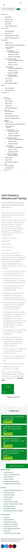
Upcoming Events (9, 90)
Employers (5, 28)
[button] (14, 95)
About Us (4, 14)
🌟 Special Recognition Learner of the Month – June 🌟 (13, 441)
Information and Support (11, 83)
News (3, 85)
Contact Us (5, 92)
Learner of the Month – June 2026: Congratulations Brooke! (13, 453)
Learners (4, 40)
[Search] (18, 9)
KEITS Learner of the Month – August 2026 (13, 418)
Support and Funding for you (12, 38)
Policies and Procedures (11, 26)
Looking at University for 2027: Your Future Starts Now (12, 429)
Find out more (8, 422)
